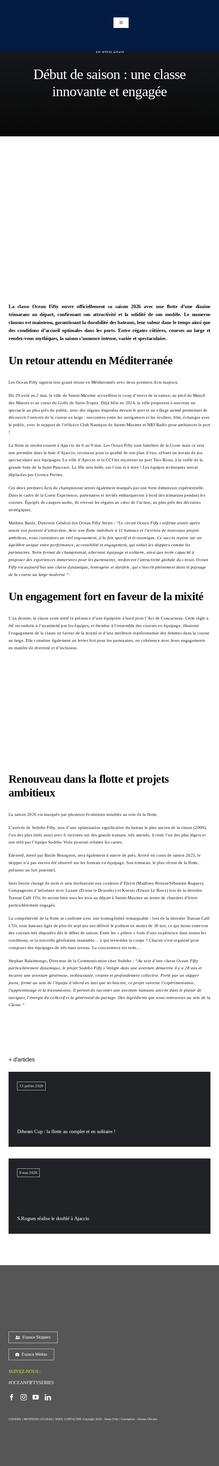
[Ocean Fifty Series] (57, 7)
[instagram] (24, 1397)
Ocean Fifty (111, 1419)
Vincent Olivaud (147, 1419)
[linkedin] (48, 1397)
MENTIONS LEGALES (38, 1419)
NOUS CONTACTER (68, 1419)
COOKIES (15, 1419)
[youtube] (36, 1397)
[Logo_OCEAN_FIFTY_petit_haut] (44, 1287)
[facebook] (12, 1397)
